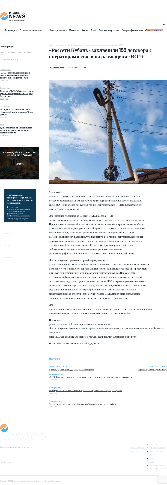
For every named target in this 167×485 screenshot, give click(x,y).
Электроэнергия (5, 70)
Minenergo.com (12, 207)
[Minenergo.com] (83, 428)
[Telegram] (26, 436)
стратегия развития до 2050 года (152, 369)
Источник (54, 358)
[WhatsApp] (41, 65)
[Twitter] (41, 52)
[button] (164, 24)
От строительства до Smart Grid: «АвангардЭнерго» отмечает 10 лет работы (16, 112)
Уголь (2, 124)
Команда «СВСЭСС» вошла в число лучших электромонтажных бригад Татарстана (17, 93)
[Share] (19, 436)
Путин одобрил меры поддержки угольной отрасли (71, 369)
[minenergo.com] (83, 16)
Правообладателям (52, 481)
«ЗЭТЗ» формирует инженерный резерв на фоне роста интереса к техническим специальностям (15, 75)
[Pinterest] (41, 59)
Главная (51, 45)
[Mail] (11, 436)
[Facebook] (41, 46)
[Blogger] (3, 436)
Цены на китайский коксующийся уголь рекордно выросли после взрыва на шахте (16, 130)
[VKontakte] (34, 436)
